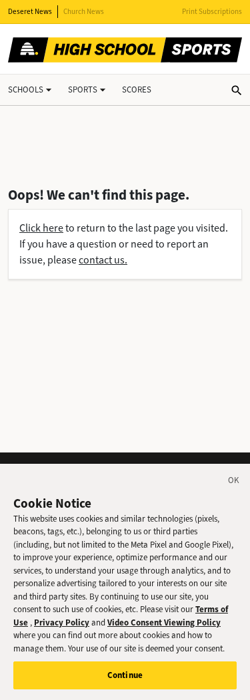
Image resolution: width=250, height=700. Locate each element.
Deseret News (30, 12)
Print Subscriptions (212, 12)
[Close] (234, 482)
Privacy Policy (61, 622)
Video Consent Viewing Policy (164, 622)
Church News (83, 12)
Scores (136, 89)
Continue (125, 675)
